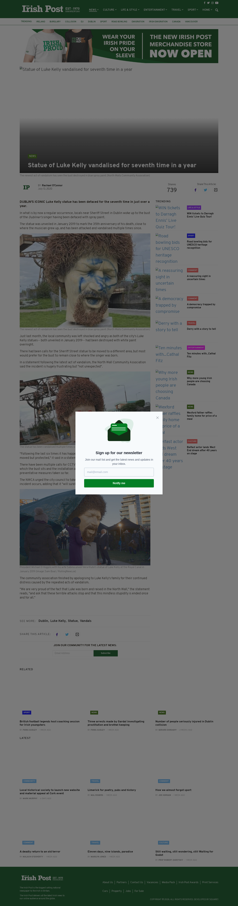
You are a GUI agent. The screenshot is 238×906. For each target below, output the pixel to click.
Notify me (119, 483)
